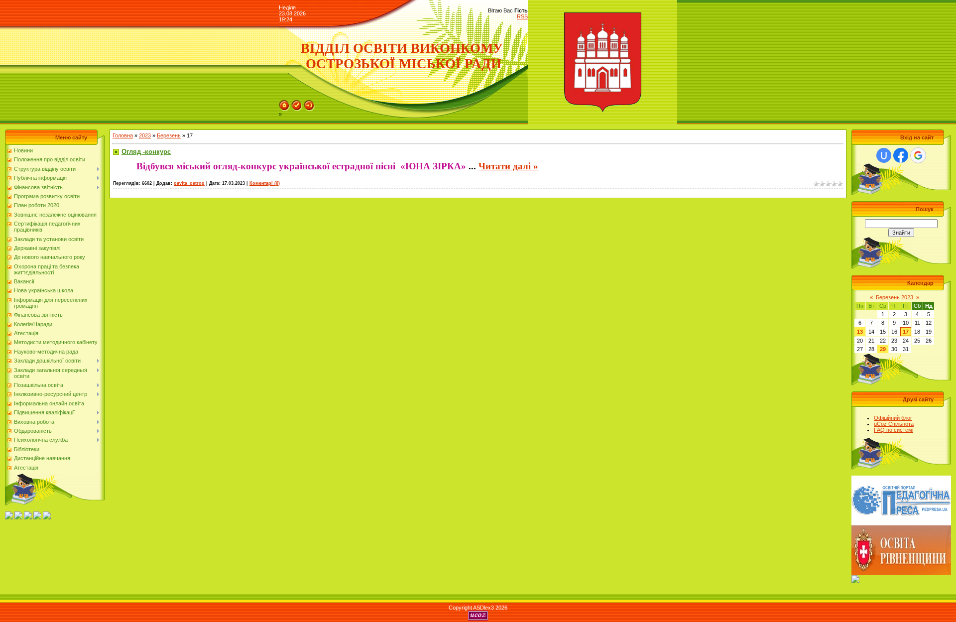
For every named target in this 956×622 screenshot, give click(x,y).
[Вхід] (309, 103)
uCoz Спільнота (894, 424)
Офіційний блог (893, 418)
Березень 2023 (894, 297)
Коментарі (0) (264, 183)
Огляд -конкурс (146, 151)
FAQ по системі (893, 430)
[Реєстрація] (296, 103)
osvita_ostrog (189, 183)
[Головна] (284, 103)
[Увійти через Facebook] (900, 155)
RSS (522, 16)
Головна (123, 135)
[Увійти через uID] (883, 155)
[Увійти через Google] (918, 155)
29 (883, 349)
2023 (145, 135)
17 (906, 332)
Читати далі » (508, 166)
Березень (169, 135)
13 (860, 332)
